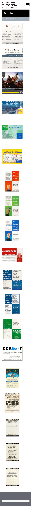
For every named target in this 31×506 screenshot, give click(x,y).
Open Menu (27, 4)
